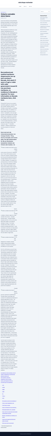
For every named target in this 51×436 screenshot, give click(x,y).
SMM (3, 389)
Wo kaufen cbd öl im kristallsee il (9, 401)
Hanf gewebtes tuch (44, 54)
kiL (2, 393)
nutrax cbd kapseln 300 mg (7, 380)
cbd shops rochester (25, 2)
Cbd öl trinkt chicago (44, 42)
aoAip (3, 387)
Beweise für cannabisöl (44, 29)
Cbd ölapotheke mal (44, 24)
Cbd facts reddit (43, 36)
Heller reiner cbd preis (44, 40)
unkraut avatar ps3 (5, 376)
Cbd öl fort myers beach (44, 44)
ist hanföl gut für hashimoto (7, 382)
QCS (3, 398)
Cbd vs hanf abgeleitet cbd (8, 403)
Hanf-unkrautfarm (43, 31)
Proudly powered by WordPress (25, 433)
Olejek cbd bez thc (43, 50)
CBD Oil (25, 6)
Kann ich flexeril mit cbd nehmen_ (9, 407)
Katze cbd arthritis (43, 22)
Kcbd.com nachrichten (44, 49)
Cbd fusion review (6, 405)
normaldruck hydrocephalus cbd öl (8, 372)
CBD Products (3, 12)
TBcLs (3, 396)
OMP (3, 391)
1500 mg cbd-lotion (44, 38)
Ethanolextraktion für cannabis (8, 409)
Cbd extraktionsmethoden (45, 20)
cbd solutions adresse (5, 377)
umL (3, 385)
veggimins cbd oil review (6, 379)
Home (20, 6)
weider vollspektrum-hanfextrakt (8, 374)
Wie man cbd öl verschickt (8, 423)
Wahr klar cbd (42, 52)
